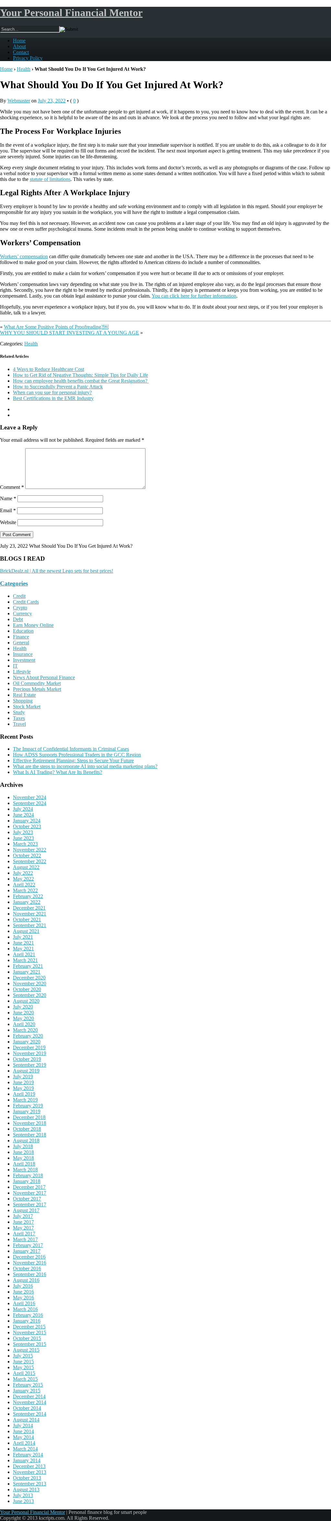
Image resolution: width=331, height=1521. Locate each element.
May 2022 (23, 879)
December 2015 (29, 1326)
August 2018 (26, 1140)
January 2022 (26, 902)
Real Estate (24, 695)
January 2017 (26, 1251)
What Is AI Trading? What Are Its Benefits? (57, 772)
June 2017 (23, 1222)
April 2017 (24, 1233)
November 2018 (29, 1123)
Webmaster (18, 100)
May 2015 (23, 1367)
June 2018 (23, 1152)
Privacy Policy (28, 58)
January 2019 (26, 1111)
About (19, 46)
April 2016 (24, 1303)
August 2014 (26, 1419)
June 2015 (23, 1361)
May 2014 (23, 1437)
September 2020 (29, 995)
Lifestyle (22, 671)
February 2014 (28, 1454)
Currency (22, 613)
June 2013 (23, 1501)
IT (15, 666)
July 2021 (23, 937)
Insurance (23, 654)
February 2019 (28, 1105)
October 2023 (27, 826)
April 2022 (24, 884)
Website (8, 522)
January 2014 (26, 1460)
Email (8, 510)
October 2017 (27, 1198)
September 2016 (29, 1274)
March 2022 (25, 890)
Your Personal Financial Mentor (71, 12)
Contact (21, 52)
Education (23, 631)
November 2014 (29, 1402)
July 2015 (23, 1355)
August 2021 (26, 931)
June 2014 (23, 1431)
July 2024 (23, 809)
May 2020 (23, 1018)
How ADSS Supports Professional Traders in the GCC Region (77, 754)
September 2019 (29, 1065)
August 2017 (26, 1210)
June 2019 (23, 1082)
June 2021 (23, 942)
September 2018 (29, 1134)
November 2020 (29, 983)
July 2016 (23, 1286)
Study (19, 712)
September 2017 (29, 1204)
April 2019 (24, 1094)
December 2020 (29, 977)
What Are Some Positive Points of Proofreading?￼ (56, 327)
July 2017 (23, 1216)
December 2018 (29, 1117)
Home (19, 40)
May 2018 (23, 1158)
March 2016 (25, 1309)
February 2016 (28, 1315)
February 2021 (28, 966)
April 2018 (24, 1164)
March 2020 (25, 1030)
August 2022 (26, 867)
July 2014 (23, 1425)
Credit (19, 596)
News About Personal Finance (44, 677)
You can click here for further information (194, 296)
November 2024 (29, 797)
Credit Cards (26, 602)
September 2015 (29, 1344)
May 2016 (23, 1297)
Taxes (19, 718)
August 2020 (26, 1001)
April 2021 (24, 954)
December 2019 (29, 1047)
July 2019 (23, 1076)
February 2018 (28, 1175)
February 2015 (28, 1385)
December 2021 (29, 908)
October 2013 (27, 1478)
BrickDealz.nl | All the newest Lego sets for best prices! (56, 571)
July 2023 (23, 832)
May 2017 (23, 1228)
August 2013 (26, 1489)
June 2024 (23, 815)
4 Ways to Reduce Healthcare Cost (48, 369)
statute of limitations (50, 179)
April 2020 (24, 1024)
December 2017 (29, 1187)
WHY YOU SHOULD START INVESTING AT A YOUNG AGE (69, 332)
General (21, 642)
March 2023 (25, 844)
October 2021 (27, 919)
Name (8, 498)
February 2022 (28, 896)
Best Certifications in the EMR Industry (53, 398)
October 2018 (27, 1129)
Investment (24, 660)
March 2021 (25, 960)
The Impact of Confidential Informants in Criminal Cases (71, 749)
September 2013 (29, 1483)
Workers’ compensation (24, 256)
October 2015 (27, 1338)
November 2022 (29, 849)
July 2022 (23, 873)
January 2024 (26, 820)
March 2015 (25, 1379)
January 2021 (26, 972)
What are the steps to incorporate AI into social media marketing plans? (85, 766)
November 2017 (29, 1193)
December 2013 (29, 1466)
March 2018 (25, 1169)
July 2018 (23, 1146)
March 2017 (25, 1239)
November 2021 (29, 913)
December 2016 (29, 1257)
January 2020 (26, 1041)
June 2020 (23, 1012)
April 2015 (24, 1373)
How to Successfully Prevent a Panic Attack (58, 386)
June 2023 (23, 838)
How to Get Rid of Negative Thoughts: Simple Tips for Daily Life (80, 375)
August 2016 (26, 1280)
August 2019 (26, 1070)
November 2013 (29, 1472)
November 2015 (29, 1332)
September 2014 (29, 1414)
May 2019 (23, 1088)
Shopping (23, 700)
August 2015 (26, 1350)
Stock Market (26, 706)
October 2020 (27, 989)
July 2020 (23, 1006)
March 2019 (25, 1100)
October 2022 (27, 855)
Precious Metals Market (37, 689)
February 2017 (28, 1245)
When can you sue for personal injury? (52, 392)
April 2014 (24, 1443)
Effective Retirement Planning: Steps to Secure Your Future (73, 760)
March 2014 (25, 1449)
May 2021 (23, 948)
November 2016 (29, 1262)
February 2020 (28, 1036)
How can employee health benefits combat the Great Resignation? (81, 381)
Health (23, 69)
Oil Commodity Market (37, 683)
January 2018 (26, 1181)
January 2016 (26, 1321)
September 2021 (29, 925)
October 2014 (27, 1408)
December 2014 (29, 1396)
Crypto (20, 607)
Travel (19, 724)
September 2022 (29, 861)
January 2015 (26, 1390)
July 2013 (23, 1495)
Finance (21, 636)
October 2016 (27, 1268)
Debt (18, 619)
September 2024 (29, 803)
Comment (12, 487)
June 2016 (23, 1291)
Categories (14, 583)
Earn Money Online (33, 625)
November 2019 (29, 1053)
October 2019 (27, 1059)
